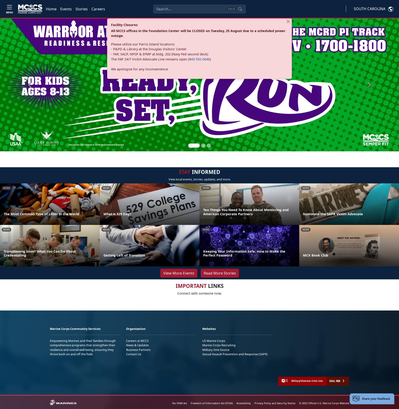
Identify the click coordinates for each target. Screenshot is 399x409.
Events (66, 9)
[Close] (288, 21)
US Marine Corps (213, 341)
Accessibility (243, 403)
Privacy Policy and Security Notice (274, 403)
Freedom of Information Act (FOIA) (212, 403)
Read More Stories (220, 273)
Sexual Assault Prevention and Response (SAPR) (235, 354)
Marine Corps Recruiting (219, 345)
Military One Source (215, 350)
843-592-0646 (199, 59)
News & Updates (137, 345)
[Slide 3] (209, 145)
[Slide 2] (203, 145)
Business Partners (138, 350)
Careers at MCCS (137, 341)
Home (51, 9)
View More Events (178, 273)
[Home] (30, 9)
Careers (98, 9)
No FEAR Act (179, 403)
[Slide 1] (194, 145)
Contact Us (133, 354)
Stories (82, 9)
